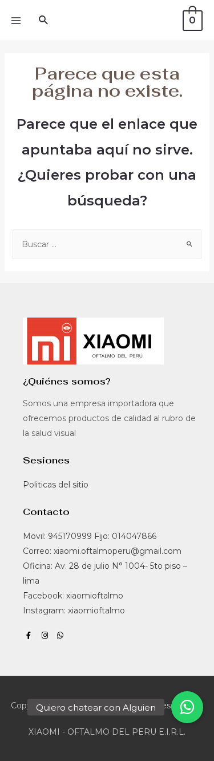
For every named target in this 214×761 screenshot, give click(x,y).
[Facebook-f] (29, 635)
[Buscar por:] (107, 244)
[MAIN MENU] (16, 20)
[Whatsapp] (61, 635)
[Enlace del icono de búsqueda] (44, 20)
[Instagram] (45, 635)
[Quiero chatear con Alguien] (187, 707)
